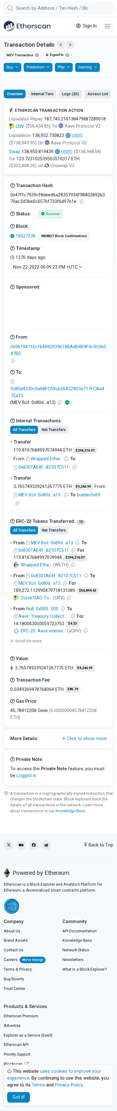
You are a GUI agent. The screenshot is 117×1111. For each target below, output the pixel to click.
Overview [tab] (15, 93)
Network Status (75, 950)
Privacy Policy (69, 1085)
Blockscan (13, 1064)
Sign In (89, 26)
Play (61, 67)
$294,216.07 (85, 450)
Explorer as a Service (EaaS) (28, 1035)
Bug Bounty (14, 979)
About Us (12, 931)
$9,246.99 (83, 487)
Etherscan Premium (21, 1016)
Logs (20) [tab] (70, 93)
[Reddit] (46, 845)
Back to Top (101, 845)
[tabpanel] (58, 444)
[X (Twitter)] (9, 845)
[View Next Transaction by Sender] (70, 45)
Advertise (12, 1025)
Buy (10, 67)
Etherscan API (16, 1044)
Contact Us (13, 950)
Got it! (18, 1097)
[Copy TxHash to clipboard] (82, 201)
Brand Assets (16, 940)
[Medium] (21, 845)
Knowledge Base (70, 811)
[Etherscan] (27, 26)
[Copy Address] (13, 360)
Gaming (85, 67)
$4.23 (72, 623)
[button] (58, 738)
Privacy (25, 969)
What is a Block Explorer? (84, 969)
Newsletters (73, 959)
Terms (9, 969)
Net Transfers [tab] (54, 430)
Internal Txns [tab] (42, 93)
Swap (14, 151)
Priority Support (17, 1054)
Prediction (35, 67)
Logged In (27, 775)
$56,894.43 (87, 590)
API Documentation (79, 931)
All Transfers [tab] (24, 430)
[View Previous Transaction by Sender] (61, 45)
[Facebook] (34, 845)
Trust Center (14, 988)
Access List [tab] (97, 93)
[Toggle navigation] (107, 26)
